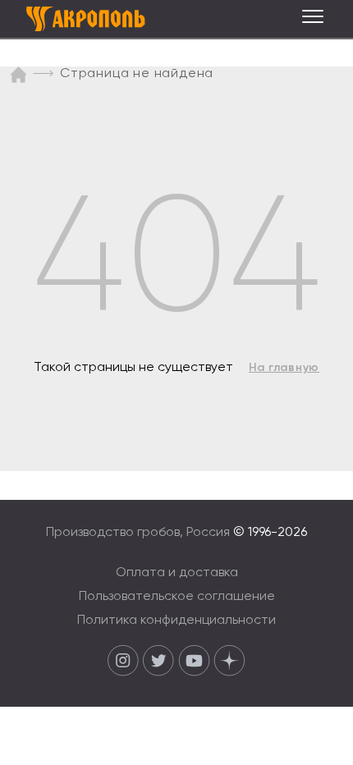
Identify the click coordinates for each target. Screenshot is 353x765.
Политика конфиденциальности (176, 620)
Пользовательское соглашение (177, 596)
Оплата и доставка (177, 572)
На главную (284, 367)
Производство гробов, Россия (139, 532)
